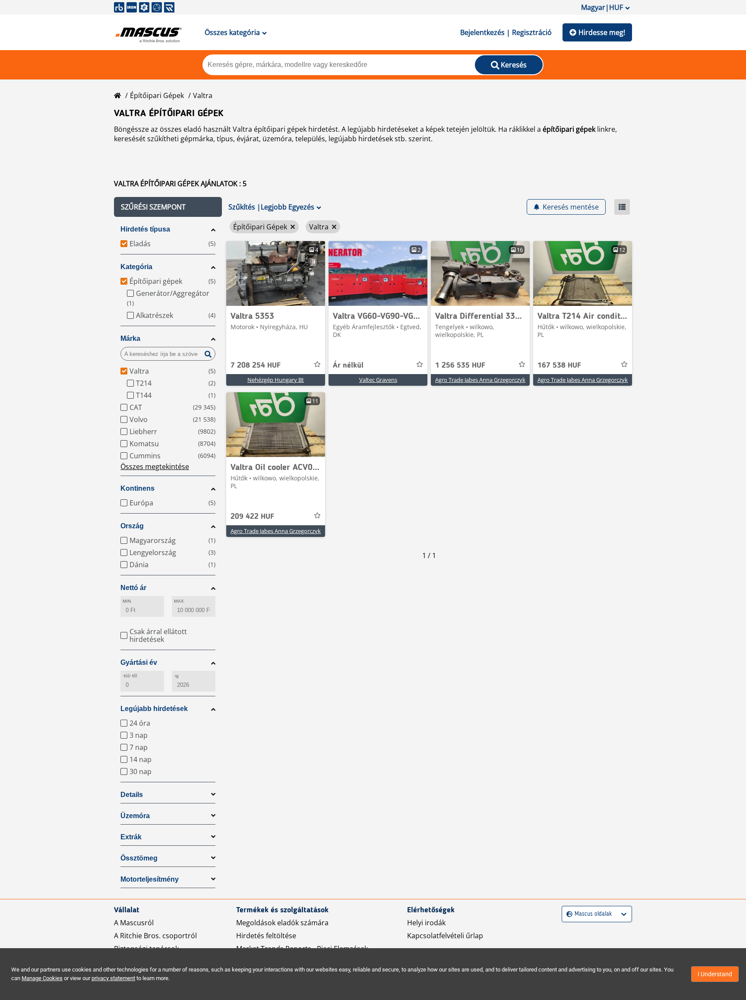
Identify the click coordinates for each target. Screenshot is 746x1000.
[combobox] (567, 914)
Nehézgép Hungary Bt (275, 380)
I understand (715, 974)
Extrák (131, 837)
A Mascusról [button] (134, 922)
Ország (132, 526)
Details (131, 794)
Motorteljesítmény (149, 879)
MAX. (179, 601)
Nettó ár (133, 587)
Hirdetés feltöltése (266, 935)
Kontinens (137, 488)
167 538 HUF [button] (559, 365)
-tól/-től (130, 675)
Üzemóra (135, 815)
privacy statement (113, 978)
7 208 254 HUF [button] (256, 365)
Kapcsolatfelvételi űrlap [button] (445, 935)
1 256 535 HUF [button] (460, 365)
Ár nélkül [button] (348, 365)
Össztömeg (139, 858)
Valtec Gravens (378, 380)
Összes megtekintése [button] (154, 466)
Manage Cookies (42, 978)
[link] (275, 273)
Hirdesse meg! (601, 32)
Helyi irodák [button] (426, 922)
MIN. (127, 601)
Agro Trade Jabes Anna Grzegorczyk (480, 380)
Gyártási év (138, 662)
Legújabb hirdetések (154, 708)
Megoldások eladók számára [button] (282, 922)
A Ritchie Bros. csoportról (155, 935)
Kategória (136, 266)
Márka (130, 338)
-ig (176, 675)
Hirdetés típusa (145, 229)
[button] (168, 207)
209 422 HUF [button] (252, 517)
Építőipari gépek (157, 95)
